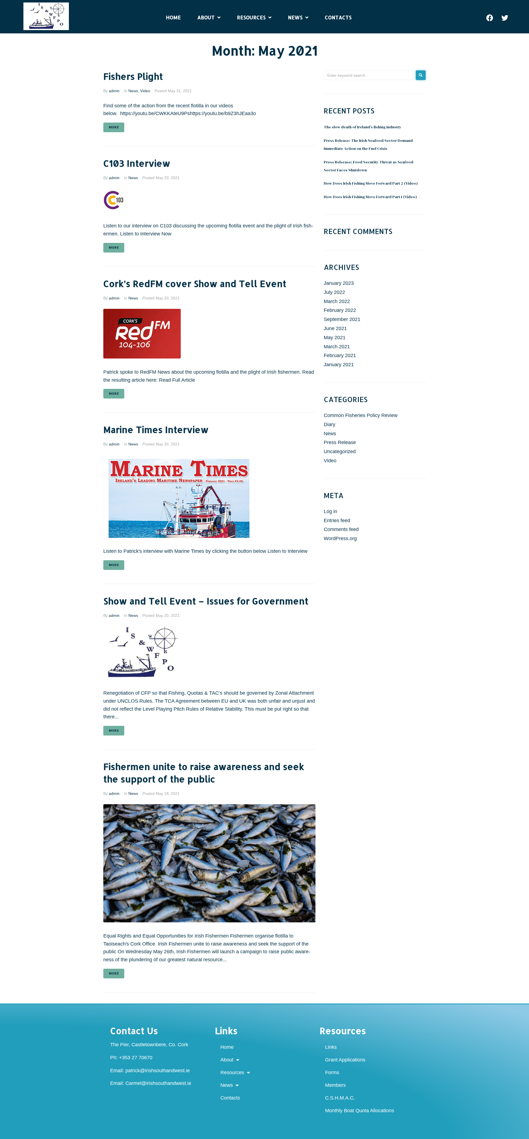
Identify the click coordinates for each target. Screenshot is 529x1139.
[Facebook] (489, 18)
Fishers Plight (133, 76)
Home (227, 1047)
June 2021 (335, 328)
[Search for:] (368, 75)
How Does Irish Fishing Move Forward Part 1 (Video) (370, 197)
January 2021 (339, 364)
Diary (329, 424)
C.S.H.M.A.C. (340, 1098)
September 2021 (342, 319)
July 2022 (334, 292)
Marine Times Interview (156, 429)
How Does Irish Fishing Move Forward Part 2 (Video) (371, 183)
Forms (332, 1072)
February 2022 (340, 310)
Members (335, 1085)
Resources (232, 1072)
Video (145, 91)
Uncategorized (340, 451)
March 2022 (337, 301)
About (226, 1060)
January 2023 (339, 283)
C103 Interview (136, 163)
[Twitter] (505, 18)
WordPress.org (340, 538)
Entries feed (337, 520)
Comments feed (341, 529)
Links (331, 1047)
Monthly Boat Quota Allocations (359, 1110)
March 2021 (337, 346)
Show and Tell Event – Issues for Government (205, 601)
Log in (330, 511)
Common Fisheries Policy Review (361, 415)
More (114, 127)
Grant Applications (345, 1060)
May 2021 (335, 337)
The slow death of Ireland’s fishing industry (362, 127)
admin (114, 91)
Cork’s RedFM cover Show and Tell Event (194, 283)
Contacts (230, 1098)
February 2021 (340, 355)
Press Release (340, 442)
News (133, 91)
